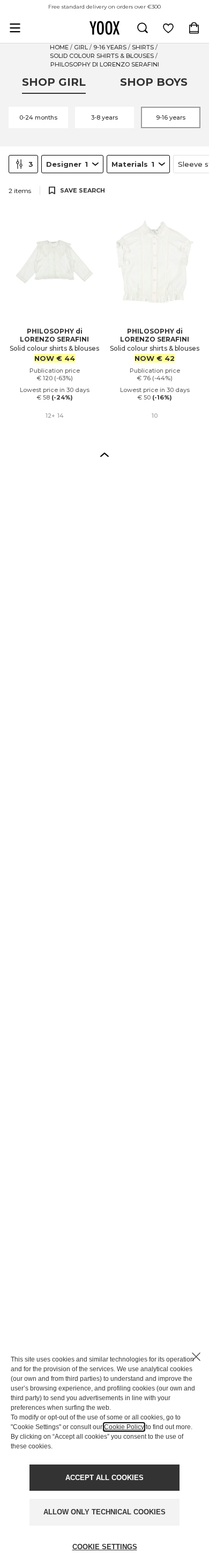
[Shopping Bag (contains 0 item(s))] (194, 28)
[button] (104, 454)
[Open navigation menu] (15, 28)
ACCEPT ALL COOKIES (104, 1478)
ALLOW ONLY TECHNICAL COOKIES (104, 1512)
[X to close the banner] (196, 1356)
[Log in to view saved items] (168, 28)
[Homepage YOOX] (104, 27)
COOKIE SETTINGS (104, 1547)
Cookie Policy (124, 1427)
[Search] (142, 28)
